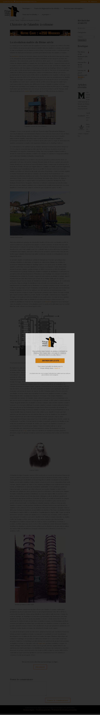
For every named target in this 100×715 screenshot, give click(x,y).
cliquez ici (57, 368)
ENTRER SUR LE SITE (50, 360)
